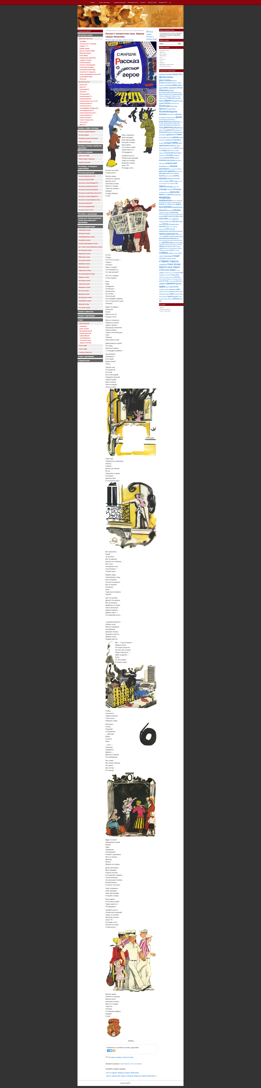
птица (165, 236)
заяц (175, 142)
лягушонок (162, 192)
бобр (177, 103)
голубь (161, 125)
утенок (161, 281)
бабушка (170, 98)
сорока (173, 258)
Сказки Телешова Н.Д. (87, 120)
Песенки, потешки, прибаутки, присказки (90, 147)
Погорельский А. (85, 94)
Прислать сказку (152, 2)
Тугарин (161, 96)
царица (178, 284)
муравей (175, 207)
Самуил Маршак (85, 336)
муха (180, 207)
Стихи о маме (83, 349)
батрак (174, 101)
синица (178, 246)
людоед (169, 189)
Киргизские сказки (84, 257)
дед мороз (162, 130)
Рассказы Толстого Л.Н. (86, 210)
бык (174, 109)
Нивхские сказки (84, 267)
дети (179, 130)
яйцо (181, 299)
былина (163, 111)
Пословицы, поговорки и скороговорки (87, 167)
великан (163, 114)
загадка (161, 143)
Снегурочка (166, 94)
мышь (177, 209)
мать (165, 194)
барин (167, 100)
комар (166, 158)
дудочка (163, 135)
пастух (175, 221)
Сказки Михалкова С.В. (87, 110)
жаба (164, 137)
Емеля (176, 83)
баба (160, 98)
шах (172, 293)
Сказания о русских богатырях (88, 138)
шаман (177, 291)
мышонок (170, 210)
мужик (168, 206)
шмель (165, 296)
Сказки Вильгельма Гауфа (87, 70)
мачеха (170, 194)
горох (164, 125)
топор (166, 277)
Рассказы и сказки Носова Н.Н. (88, 186)
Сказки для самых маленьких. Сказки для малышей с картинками (90, 220)
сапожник (179, 244)
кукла (167, 176)
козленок (177, 153)
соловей (168, 258)
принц (162, 233)
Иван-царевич (170, 88)
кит (160, 150)
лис (176, 183)
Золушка (168, 85)
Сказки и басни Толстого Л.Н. (89, 101)
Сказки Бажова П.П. (86, 96)
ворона (176, 122)
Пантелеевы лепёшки (165, 66)
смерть (171, 250)
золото (172, 145)
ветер (173, 114)
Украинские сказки (84, 287)
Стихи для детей (84, 323)
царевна (170, 283)
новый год (167, 212)
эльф (180, 296)
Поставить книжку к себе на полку (120, 40)
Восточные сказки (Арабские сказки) (90, 247)
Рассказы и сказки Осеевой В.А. (88, 190)
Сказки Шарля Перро (86, 77)
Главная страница (111, 30)
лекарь (175, 181)
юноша (165, 299)
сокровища (167, 256)
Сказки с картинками (104, 2)
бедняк (161, 103)
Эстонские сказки (84, 307)
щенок (171, 296)
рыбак (170, 242)
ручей (160, 242)
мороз (170, 204)
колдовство (162, 155)
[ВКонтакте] (108, 1050)
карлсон (169, 148)
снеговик (177, 250)
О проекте (142, 2)
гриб (168, 125)
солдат (176, 255)
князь (168, 150)
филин (181, 281)
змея (166, 145)
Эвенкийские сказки (85, 301)
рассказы (167, 240)
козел (171, 153)
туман (160, 279)
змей (161, 145)
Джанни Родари (84, 48)
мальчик (175, 192)
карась (165, 148)
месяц (161, 202)
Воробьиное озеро (164, 50)
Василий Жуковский (86, 331)
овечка (178, 214)
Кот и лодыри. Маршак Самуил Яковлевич (123, 1073)
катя (172, 148)
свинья (162, 246)
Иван (175, 85)
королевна (162, 163)
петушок (172, 224)
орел (166, 216)
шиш (181, 294)
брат (176, 106)
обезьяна (174, 212)
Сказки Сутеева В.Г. (86, 117)
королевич (178, 160)
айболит (174, 96)
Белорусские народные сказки (88, 243)
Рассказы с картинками (87, 214)
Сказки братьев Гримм (87, 67)
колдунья (176, 155)
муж (161, 207)
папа (170, 221)
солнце (162, 258)
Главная (92, 2)
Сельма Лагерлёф (85, 62)
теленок (167, 275)
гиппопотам (172, 123)
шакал (171, 291)
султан (171, 272)
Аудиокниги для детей (119, 2)
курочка (170, 178)
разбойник (163, 238)
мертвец (179, 200)
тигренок (161, 277)
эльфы (161, 299)
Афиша (161, 307)
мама (161, 194)
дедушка (169, 130)
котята (168, 166)
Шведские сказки (84, 294)
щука (176, 296)
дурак (169, 134)
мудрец (178, 204)
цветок (168, 287)
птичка (171, 236)
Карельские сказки (84, 254)
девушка (176, 128)
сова (179, 253)
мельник (174, 200)
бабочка (164, 98)
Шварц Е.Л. (83, 125)
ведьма (173, 111)
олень (161, 216)
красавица (164, 169)
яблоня (176, 299)
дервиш (176, 130)
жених (181, 137)
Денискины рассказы (166, 79)
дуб (160, 135)
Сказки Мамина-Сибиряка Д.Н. (89, 108)
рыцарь (180, 242)
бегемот (180, 101)
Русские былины (84, 135)
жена (176, 137)
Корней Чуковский (85, 333)
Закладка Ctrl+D (163, 2)
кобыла (173, 150)
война (173, 117)
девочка (168, 127)
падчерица (162, 221)
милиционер (177, 202)
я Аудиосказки (84, 360)
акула (178, 96)
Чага (161, 57)
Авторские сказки (85, 35)
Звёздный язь (163, 55)
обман (167, 214)
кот (175, 163)
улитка (179, 279)
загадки (168, 143)
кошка (173, 166)
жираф (168, 140)
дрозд (177, 132)
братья (162, 108)
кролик (169, 173)
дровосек (171, 132)
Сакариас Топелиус (86, 60)
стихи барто (173, 267)
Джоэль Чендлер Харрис (87, 51)
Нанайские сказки (84, 264)
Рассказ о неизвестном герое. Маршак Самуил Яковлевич (125, 35)
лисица (169, 186)
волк (179, 117)
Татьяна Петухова (85, 340)
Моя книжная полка (133, 2)
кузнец (162, 176)
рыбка (175, 242)
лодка (174, 187)
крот (173, 173)
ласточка (176, 178)
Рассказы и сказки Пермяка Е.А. (88, 196)
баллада (178, 98)
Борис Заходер (84, 329)
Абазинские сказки (85, 230)
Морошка (162, 62)
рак (178, 238)
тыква (164, 279)
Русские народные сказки (87, 274)
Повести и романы (85, 152)
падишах (175, 219)
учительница (172, 281)
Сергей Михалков (85, 338)
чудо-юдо (166, 291)
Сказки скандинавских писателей (90, 74)
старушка (162, 264)
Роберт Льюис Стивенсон (87, 159)
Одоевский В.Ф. (84, 89)
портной (171, 231)
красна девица (177, 169)
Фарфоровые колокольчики (167, 64)
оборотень (172, 214)
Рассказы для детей (86, 173)
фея (176, 281)
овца (181, 214)
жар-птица (169, 137)
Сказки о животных (85, 311)
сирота (161, 248)
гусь (161, 127)
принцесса (172, 233)
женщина (162, 140)
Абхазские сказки (84, 233)
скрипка (179, 248)
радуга (181, 236)
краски (171, 169)
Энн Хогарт (83, 79)
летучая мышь (170, 183)
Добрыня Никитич (166, 83)
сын (181, 272)
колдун (169, 155)
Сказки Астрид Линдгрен (87, 65)
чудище (161, 291)
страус (161, 272)
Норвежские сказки (85, 270)
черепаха (172, 289)
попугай (172, 229)
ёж (160, 301)
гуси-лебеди (173, 125)
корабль (177, 158)
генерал (166, 123)
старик (163, 261)
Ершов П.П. (83, 87)
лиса (162, 186)
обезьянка (162, 214)
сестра (167, 246)
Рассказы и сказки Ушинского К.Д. (89, 200)
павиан (170, 219)
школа (161, 296)
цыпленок (174, 287)
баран (161, 101)
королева (170, 160)
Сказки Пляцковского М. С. (88, 113)
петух (165, 224)
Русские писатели (84, 82)
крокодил (162, 173)
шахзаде (176, 294)
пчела (176, 236)
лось (178, 187)
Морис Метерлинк (85, 53)
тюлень (168, 279)
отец (180, 216)
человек (161, 289)
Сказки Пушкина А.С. (86, 115)
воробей (163, 121)
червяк (166, 289)
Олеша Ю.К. (83, 92)
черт (178, 289)
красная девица (167, 171)
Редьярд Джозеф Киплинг (88, 58)
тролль (177, 277)
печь (177, 224)
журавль (177, 140)
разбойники (172, 238)
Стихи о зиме (83, 346)
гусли (179, 125)
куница (171, 176)
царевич (162, 284)
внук (160, 117)
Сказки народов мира (86, 226)
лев (171, 181)
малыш (168, 192)
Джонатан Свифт (84, 156)
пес (160, 224)
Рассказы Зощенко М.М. (86, 180)
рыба (165, 242)
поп (167, 229)
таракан (161, 275)
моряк (173, 204)
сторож (178, 270)
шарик (167, 294)
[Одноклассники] (114, 1050)
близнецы (173, 103)
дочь (166, 132)
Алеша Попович (166, 74)
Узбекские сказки (84, 284)
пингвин (162, 226)
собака (163, 252)
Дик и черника (163, 54)
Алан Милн (83, 41)
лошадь (163, 189)
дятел (174, 135)
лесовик (163, 183)
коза (166, 153)
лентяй (180, 181)
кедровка (181, 148)
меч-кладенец (167, 202)
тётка (173, 279)
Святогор (173, 92)
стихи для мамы (167, 270)
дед (182, 127)
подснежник (162, 229)
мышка (162, 210)
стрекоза (167, 272)
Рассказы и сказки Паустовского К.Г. (90, 193)
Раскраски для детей (165, 309)
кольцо (161, 158)
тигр (177, 275)
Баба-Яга (177, 74)
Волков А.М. (83, 85)
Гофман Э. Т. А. (84, 46)
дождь (161, 132)
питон (171, 226)
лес (160, 183)
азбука (166, 96)
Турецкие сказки (84, 277)
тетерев (172, 275)
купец (176, 175)
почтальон (179, 231)
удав (176, 279)
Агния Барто (83, 326)
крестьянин (178, 171)
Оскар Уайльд (84, 55)
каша (176, 148)
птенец (161, 236)
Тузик (161, 61)
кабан (160, 148)
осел (170, 216)
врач (181, 122)
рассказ (161, 240)
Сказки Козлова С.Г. (86, 106)
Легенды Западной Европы (87, 132)
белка (167, 103)
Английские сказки (84, 240)
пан (167, 221)
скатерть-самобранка (171, 248)
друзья (181, 132)
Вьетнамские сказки (85, 250)
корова (162, 160)
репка (172, 240)
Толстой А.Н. (84, 122)
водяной (169, 117)
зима (180, 143)
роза (175, 240)
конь (172, 157)
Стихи (80, 320)
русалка (179, 240)
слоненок (166, 250)
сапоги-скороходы (170, 244)
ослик (175, 216)
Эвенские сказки (84, 304)
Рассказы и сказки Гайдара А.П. (88, 183)
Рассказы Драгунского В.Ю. (87, 176)
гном (178, 123)
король (169, 163)
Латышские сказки (84, 260)
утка (166, 281)
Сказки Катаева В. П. (86, 103)
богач (172, 106)
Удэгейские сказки (84, 281)
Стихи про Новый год (85, 352)
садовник (161, 244)
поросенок (163, 231)
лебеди (161, 181)
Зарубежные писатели (85, 38)
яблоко (170, 299)
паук (180, 221)
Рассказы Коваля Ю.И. (85, 203)
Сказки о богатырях (85, 142)
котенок (162, 166)
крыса (177, 173)
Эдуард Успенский (84, 162)
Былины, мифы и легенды (88, 128)
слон (161, 250)
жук (172, 140)
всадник (161, 123)
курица (163, 178)
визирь (178, 114)
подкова (175, 226)
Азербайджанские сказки (87, 237)
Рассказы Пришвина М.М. (86, 206)
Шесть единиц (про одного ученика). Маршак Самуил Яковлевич (130, 1076)
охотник (163, 218)
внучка (164, 117)
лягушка (177, 189)
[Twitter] (111, 1050)
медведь (165, 197)
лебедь (166, 181)
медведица (177, 194)
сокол (161, 256)
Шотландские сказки (85, 297)
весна (169, 114)
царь (162, 286)
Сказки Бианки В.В (85, 99)
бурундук (169, 109)
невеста (161, 212)
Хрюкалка (162, 52)
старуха (173, 261)
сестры (173, 246)
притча (180, 234)
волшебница (171, 119)
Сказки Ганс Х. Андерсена (88, 72)
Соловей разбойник (176, 94)
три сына (171, 277)
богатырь (164, 105)
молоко (162, 204)
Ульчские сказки (84, 291)
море (166, 204)
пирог (168, 226)
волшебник (162, 119)
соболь (175, 253)
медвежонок (165, 200)
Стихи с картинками (86, 356)
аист (170, 96)
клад (163, 150)
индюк (178, 146)
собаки (170, 253)
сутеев (176, 272)
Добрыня (174, 80)
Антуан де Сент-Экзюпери (88, 44)
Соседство (162, 59)
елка (160, 137)
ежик (179, 134)
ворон (170, 122)
